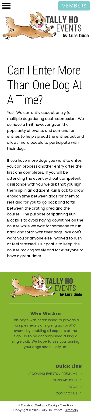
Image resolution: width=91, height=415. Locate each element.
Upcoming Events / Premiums (52, 373)
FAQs (73, 386)
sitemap (71, 410)
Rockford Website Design (40, 405)
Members (74, 5)
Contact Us (66, 393)
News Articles (65, 380)
